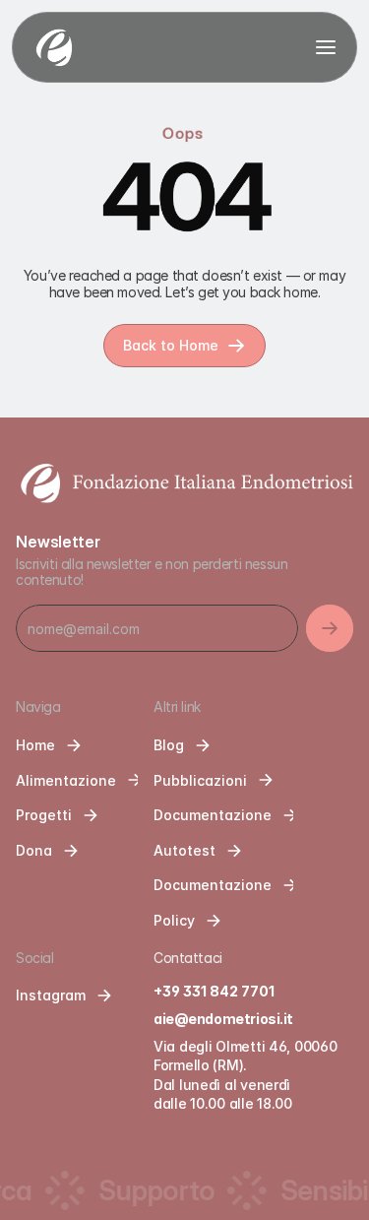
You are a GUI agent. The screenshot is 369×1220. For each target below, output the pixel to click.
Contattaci (188, 957)
